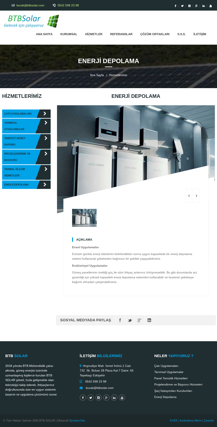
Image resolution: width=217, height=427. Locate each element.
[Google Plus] (140, 320)
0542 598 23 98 (95, 381)
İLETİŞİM (199, 34)
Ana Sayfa (97, 75)
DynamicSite (77, 420)
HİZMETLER (93, 34)
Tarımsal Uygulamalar (169, 372)
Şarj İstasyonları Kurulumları (173, 390)
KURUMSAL (68, 34)
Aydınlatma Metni (190, 420)
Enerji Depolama (165, 397)
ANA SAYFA (44, 34)
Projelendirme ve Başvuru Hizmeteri (178, 384)
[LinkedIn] (149, 320)
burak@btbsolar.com (100, 388)
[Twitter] (130, 320)
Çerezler (209, 420)
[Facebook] (120, 320)
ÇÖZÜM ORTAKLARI (155, 34)
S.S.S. (181, 34)
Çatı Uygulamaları (166, 365)
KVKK (174, 420)
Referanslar (121, 34)
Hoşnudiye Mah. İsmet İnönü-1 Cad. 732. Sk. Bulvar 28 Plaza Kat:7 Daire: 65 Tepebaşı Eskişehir (107, 370)
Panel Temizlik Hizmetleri (171, 378)
